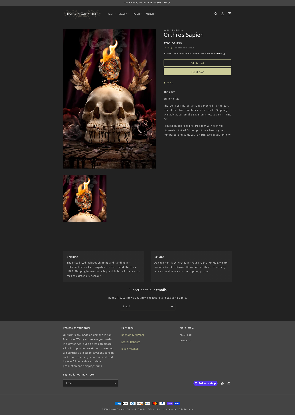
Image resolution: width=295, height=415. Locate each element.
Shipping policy (186, 409)
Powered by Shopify (136, 409)
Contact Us (186, 340)
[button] (111, 14)
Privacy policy (169, 409)
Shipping (168, 47)
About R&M (186, 335)
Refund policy (154, 409)
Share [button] (170, 82)
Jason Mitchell (130, 348)
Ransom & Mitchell (133, 335)
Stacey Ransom (130, 342)
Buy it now (197, 71)
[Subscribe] (171, 306)
